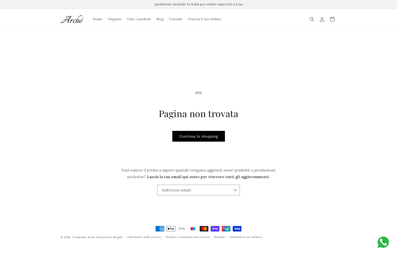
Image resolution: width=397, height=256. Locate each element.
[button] (312, 19)
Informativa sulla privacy (144, 237)
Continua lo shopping (198, 136)
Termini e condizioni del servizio (188, 237)
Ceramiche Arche (84, 237)
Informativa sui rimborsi (246, 237)
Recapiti (219, 237)
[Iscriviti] (235, 190)
